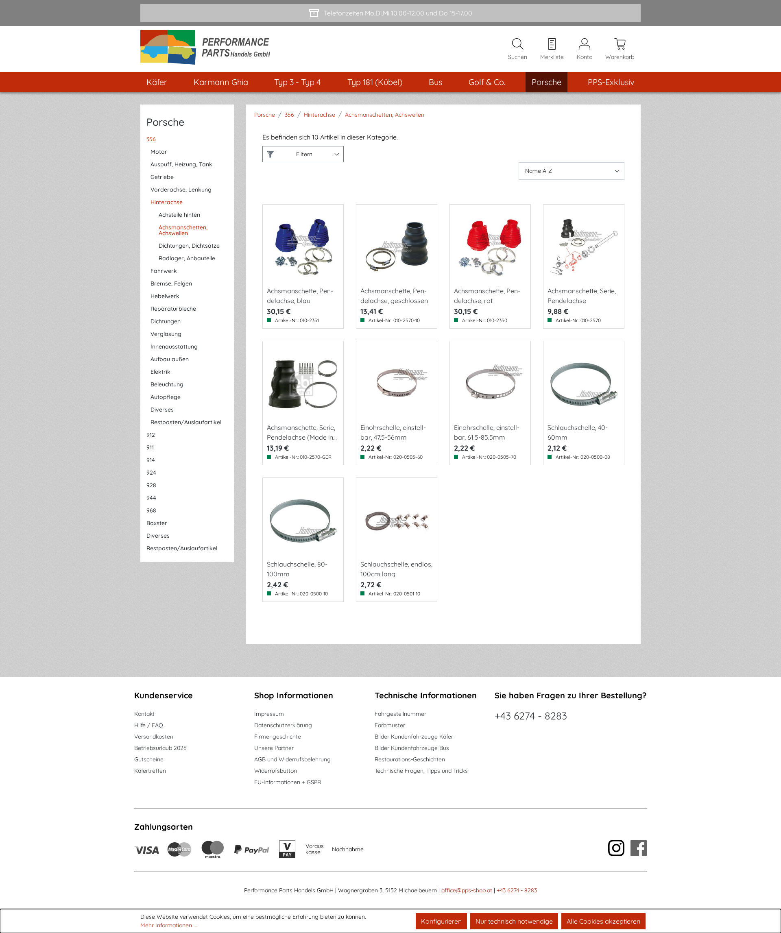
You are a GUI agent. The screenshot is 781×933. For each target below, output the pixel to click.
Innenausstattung (174, 346)
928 (151, 485)
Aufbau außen (170, 359)
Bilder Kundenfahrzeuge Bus (412, 748)
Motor (159, 151)
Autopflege (166, 397)
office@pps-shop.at (466, 890)
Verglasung (166, 334)
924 (151, 472)
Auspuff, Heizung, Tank (181, 164)
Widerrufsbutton (275, 770)
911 (150, 447)
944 (151, 497)
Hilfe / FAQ (148, 725)
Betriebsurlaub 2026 (160, 748)
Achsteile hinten (179, 214)
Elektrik (160, 371)
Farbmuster (390, 725)
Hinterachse (167, 202)
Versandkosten (153, 736)
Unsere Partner (274, 748)
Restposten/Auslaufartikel (186, 422)
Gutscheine (149, 759)
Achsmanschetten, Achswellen (183, 230)
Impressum (269, 713)
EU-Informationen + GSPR (287, 782)
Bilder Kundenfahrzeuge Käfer (414, 736)
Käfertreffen (150, 770)
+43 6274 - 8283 (531, 715)
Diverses (162, 409)
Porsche (165, 122)
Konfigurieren (441, 921)
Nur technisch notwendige (514, 921)
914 (150, 460)
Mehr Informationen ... (168, 925)
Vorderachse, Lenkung (181, 189)
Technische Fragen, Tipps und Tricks (421, 770)
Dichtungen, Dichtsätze (189, 245)
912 (150, 434)
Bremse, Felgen (171, 283)
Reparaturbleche (173, 308)
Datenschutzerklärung (283, 725)
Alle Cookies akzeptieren (603, 921)
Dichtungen (166, 321)
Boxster (156, 523)
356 (151, 139)
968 (151, 510)
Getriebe (162, 177)
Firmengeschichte (277, 736)
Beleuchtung (167, 384)
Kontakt (144, 713)
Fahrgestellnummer (400, 713)
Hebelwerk (165, 296)
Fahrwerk (164, 271)
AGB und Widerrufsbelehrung (292, 759)
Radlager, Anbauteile (187, 258)
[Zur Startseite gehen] (208, 49)
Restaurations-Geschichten (410, 759)
